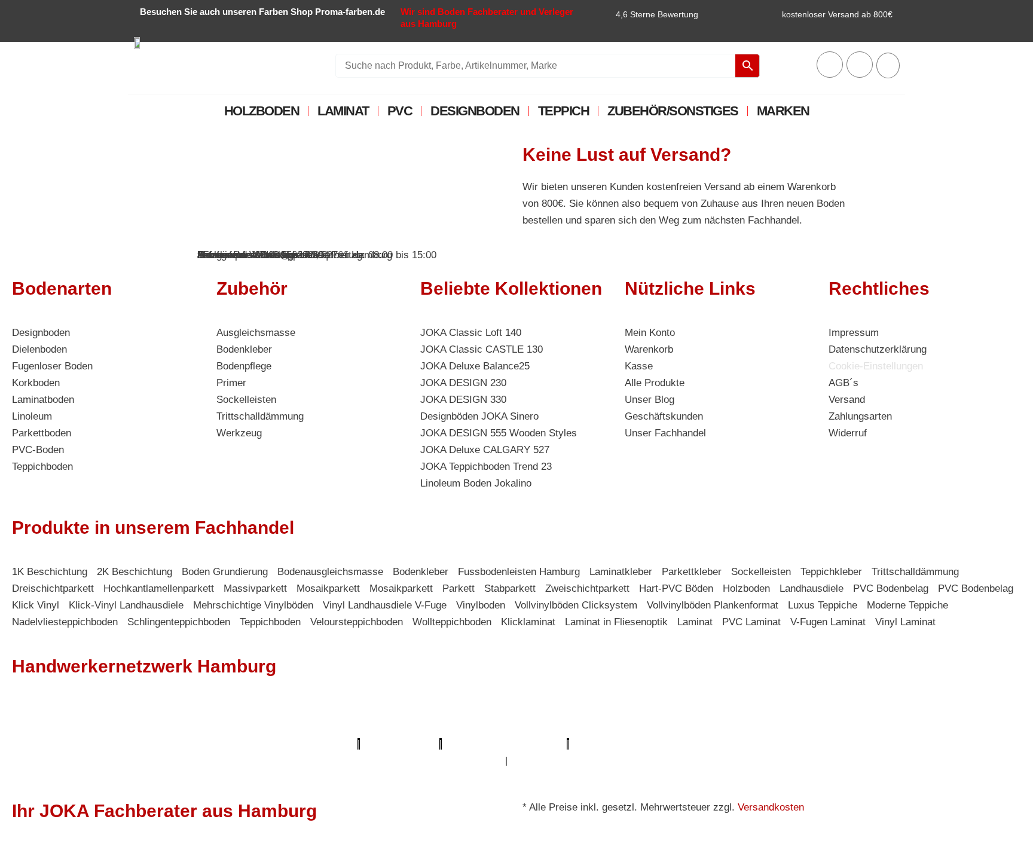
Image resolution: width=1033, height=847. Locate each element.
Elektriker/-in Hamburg (656, 710)
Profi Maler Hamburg (58, 710)
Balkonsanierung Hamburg (250, 760)
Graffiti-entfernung (352, 760)
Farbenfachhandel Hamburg (196, 727)
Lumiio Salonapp (399, 744)
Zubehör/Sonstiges (672, 110)
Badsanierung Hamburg (855, 727)
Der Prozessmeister (959, 727)
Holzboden (261, 110)
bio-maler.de (670, 744)
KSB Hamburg (45, 744)
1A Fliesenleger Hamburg (895, 710)
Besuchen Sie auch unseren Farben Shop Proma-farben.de (262, 12)
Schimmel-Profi (46, 760)
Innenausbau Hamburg (452, 760)
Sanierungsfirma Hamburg (773, 710)
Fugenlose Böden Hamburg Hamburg (617, 727)
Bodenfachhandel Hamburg (325, 727)
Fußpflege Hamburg (552, 761)
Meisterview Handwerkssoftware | (159, 744)
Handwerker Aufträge (136, 760)
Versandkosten (771, 807)
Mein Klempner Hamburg (168, 710)
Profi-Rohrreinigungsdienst (504, 744)
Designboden (474, 110)
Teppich (563, 110)
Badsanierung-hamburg (944, 744)
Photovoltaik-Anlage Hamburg (460, 727)
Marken (783, 110)
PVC (399, 110)
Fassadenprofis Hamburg (69, 727)
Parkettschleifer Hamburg (293, 744)
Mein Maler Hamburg (402, 710)
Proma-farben (605, 744)
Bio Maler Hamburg (751, 727)
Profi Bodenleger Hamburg (288, 710)
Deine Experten (849, 744)
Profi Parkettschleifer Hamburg (526, 710)
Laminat (343, 110)
